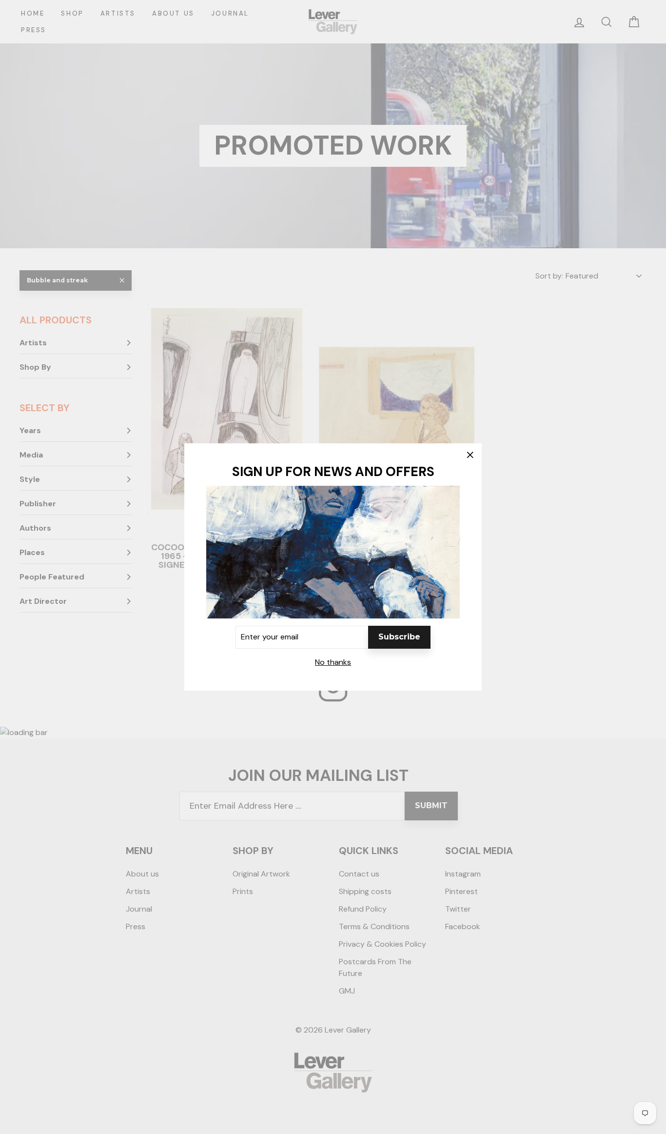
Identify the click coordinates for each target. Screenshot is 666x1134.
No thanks (333, 662)
